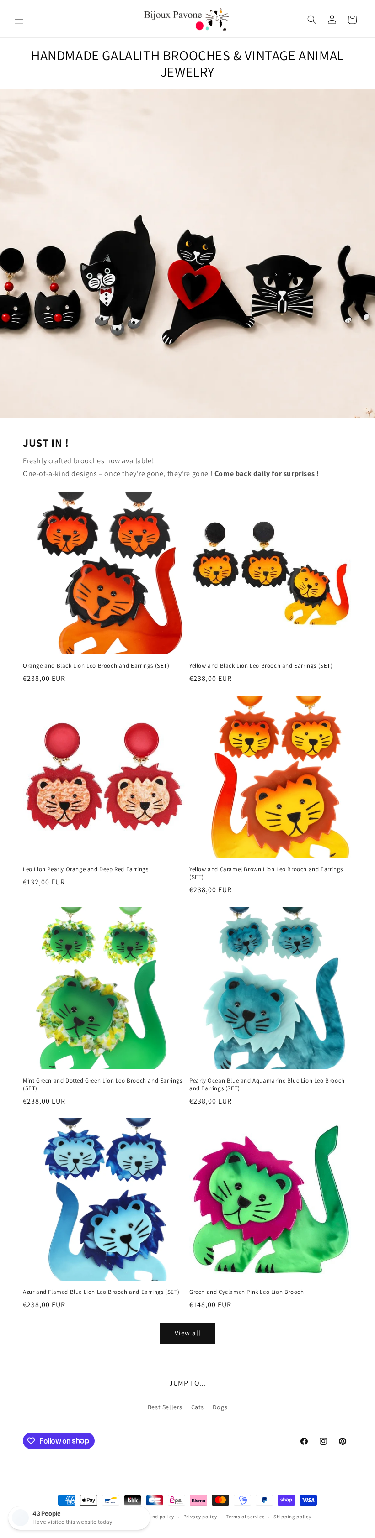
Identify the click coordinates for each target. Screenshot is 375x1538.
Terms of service (245, 1516)
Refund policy (158, 1516)
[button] (19, 20)
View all (188, 1333)
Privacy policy (200, 1516)
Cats (197, 1407)
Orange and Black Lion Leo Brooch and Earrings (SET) (96, 666)
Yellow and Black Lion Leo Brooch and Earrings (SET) (261, 666)
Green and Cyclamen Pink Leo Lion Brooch (246, 1292)
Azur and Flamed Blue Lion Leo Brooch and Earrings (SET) (101, 1292)
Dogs (220, 1407)
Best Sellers (165, 1407)
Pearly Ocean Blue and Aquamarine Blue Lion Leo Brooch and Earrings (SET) (267, 1084)
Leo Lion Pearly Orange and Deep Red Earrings (85, 869)
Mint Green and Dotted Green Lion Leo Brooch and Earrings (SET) (102, 1084)
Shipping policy (292, 1516)
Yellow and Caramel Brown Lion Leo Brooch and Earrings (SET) (266, 873)
